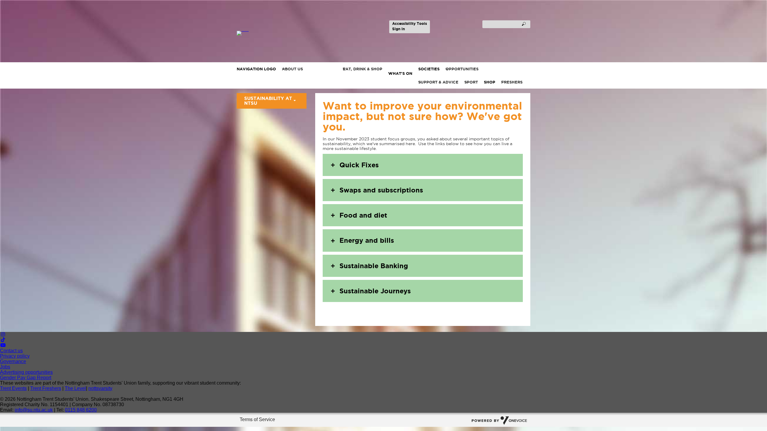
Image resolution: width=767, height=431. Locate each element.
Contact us (11, 350)
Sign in (398, 29)
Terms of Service (257, 419)
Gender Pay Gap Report (25, 377)
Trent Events (13, 388)
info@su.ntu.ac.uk (34, 409)
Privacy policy (15, 356)
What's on (400, 73)
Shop (489, 82)
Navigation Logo (256, 69)
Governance (13, 361)
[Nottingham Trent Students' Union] (267, 33)
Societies (429, 69)
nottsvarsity (100, 388)
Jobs (5, 366)
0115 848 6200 (81, 409)
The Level (75, 388)
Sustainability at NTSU (268, 101)
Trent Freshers (45, 388)
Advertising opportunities (26, 372)
